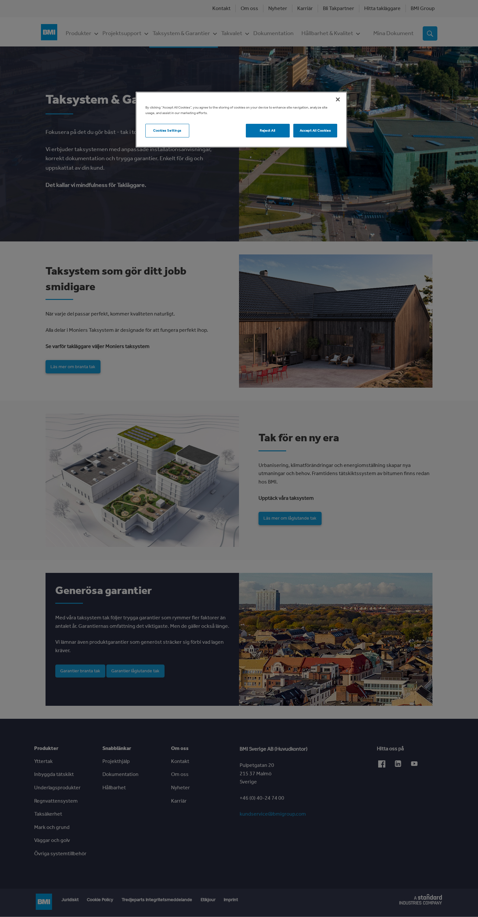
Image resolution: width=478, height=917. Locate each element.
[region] (241, 120)
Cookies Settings (167, 130)
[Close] (338, 99)
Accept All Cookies (315, 130)
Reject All (267, 130)
